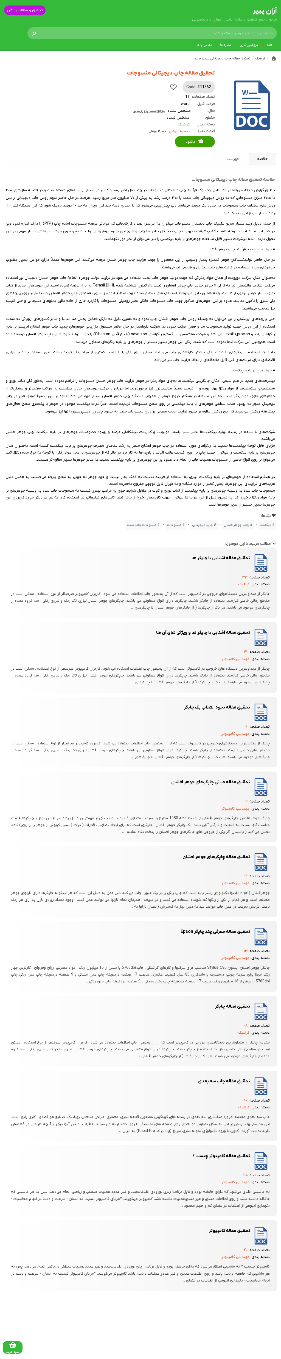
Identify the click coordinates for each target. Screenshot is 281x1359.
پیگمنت (265, 525)
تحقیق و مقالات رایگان (25, 10)
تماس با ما (204, 45)
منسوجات (174, 525)
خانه (269, 45)
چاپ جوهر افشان (236, 525)
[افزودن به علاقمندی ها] (173, 87)
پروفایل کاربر (249, 45)
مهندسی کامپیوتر (235, 659)
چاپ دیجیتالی (202, 525)
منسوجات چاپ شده (141, 525)
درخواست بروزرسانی (149, 110)
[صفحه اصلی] (274, 58)
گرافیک (184, 124)
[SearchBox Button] (34, 33)
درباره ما (226, 45)
